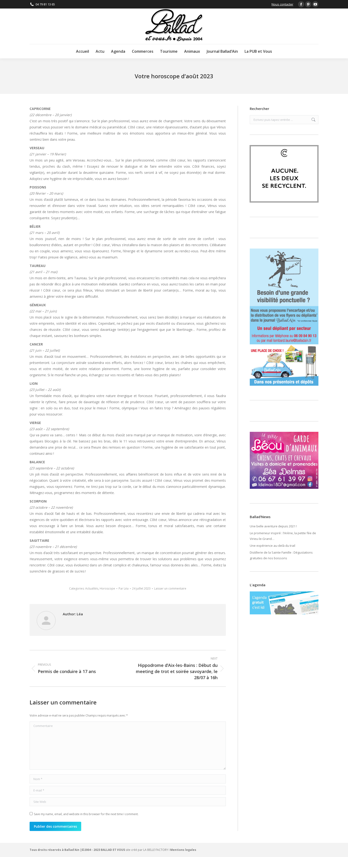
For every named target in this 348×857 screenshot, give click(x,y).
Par (124, 588)
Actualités (91, 588)
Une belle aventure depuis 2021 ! (273, 526)
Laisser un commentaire (170, 588)
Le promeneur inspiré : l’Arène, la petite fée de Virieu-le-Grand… (283, 536)
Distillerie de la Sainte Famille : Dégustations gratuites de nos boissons (281, 555)
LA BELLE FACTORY (155, 850)
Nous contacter (282, 4)
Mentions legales (183, 850)
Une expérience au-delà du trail (272, 545)
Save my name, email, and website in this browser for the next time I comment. (86, 814)
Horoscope (107, 588)
